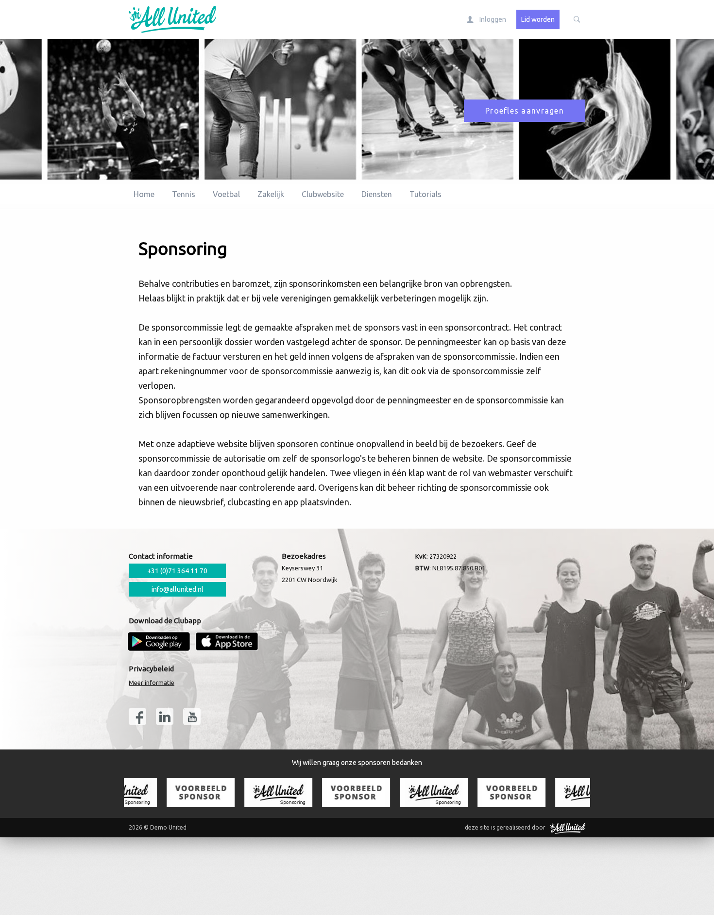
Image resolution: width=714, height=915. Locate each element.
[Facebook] (137, 716)
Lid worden (538, 19)
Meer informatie (151, 682)
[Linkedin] (164, 716)
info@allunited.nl (178, 589)
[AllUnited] (567, 827)
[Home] (165, 19)
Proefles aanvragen (524, 110)
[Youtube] (192, 716)
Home (144, 194)
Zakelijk (270, 194)
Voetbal (226, 194)
